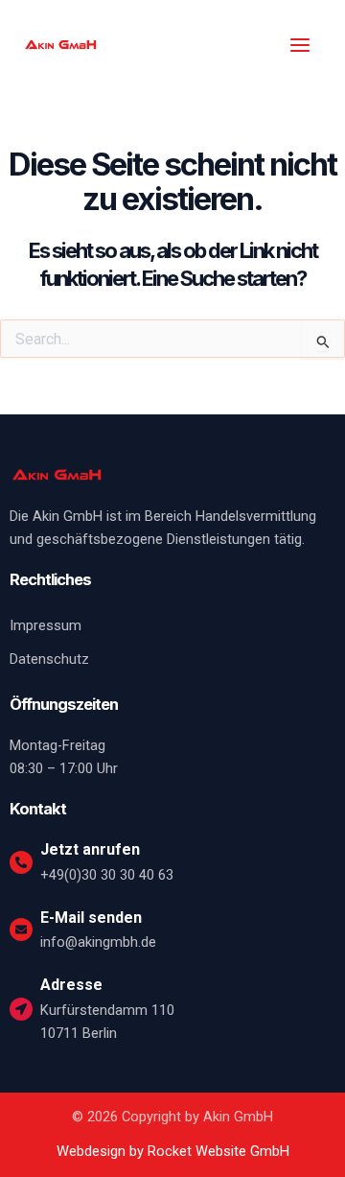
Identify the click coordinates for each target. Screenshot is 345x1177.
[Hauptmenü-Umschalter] (300, 45)
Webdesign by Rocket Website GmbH (173, 1151)
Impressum (45, 625)
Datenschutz (49, 659)
